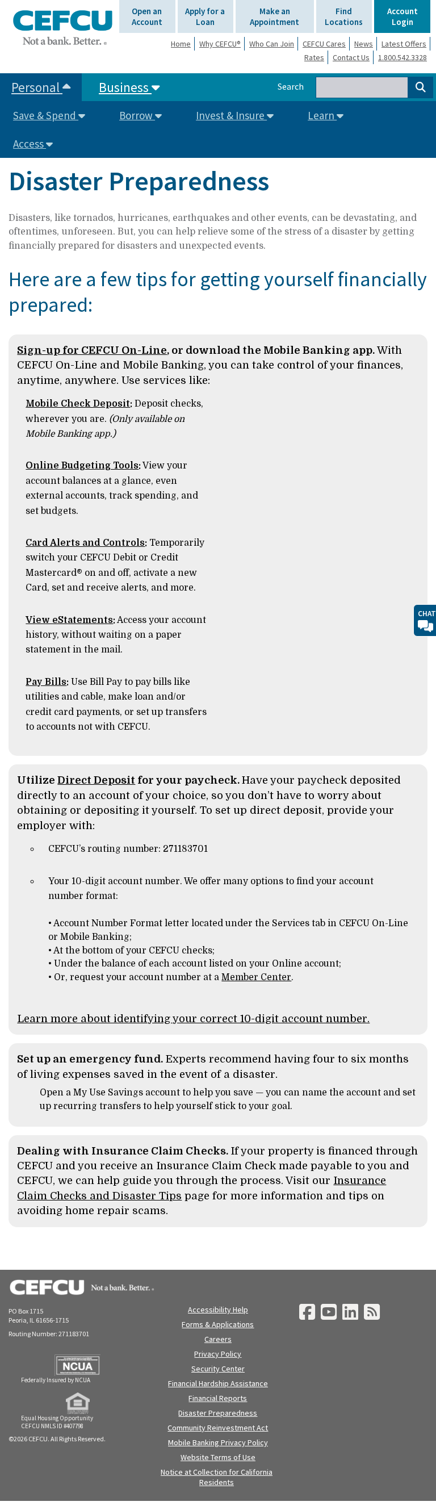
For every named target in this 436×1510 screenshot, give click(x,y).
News (363, 44)
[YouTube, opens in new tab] (328, 1312)
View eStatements (69, 620)
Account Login (402, 16)
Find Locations (344, 16)
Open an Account (147, 16)
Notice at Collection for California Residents (216, 1477)
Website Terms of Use (218, 1457)
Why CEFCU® (220, 44)
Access (29, 143)
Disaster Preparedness (217, 1413)
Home (181, 44)
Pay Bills (46, 682)
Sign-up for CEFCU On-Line (92, 350)
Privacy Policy (217, 1354)
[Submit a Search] (420, 87)
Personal (36, 87)
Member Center (256, 977)
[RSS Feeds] (372, 1312)
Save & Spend (45, 115)
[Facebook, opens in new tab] (307, 1312)
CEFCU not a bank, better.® (62, 28)
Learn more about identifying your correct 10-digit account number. (193, 1018)
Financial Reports (217, 1398)
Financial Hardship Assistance (218, 1383)
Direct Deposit (96, 780)
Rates (314, 57)
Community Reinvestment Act (217, 1428)
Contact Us (351, 57)
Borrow (137, 115)
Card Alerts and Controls (85, 543)
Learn (322, 115)
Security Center (218, 1368)
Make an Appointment (274, 16)
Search (291, 86)
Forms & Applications (218, 1324)
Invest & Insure (231, 115)
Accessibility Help (218, 1309)
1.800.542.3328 (402, 57)
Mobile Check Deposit (78, 404)
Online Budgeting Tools (82, 466)
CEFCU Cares (324, 44)
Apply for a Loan (205, 16)
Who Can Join (271, 44)
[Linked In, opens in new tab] (350, 1312)
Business (125, 87)
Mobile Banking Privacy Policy (218, 1442)
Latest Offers (404, 44)
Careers (218, 1339)
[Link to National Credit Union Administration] (77, 1365)
